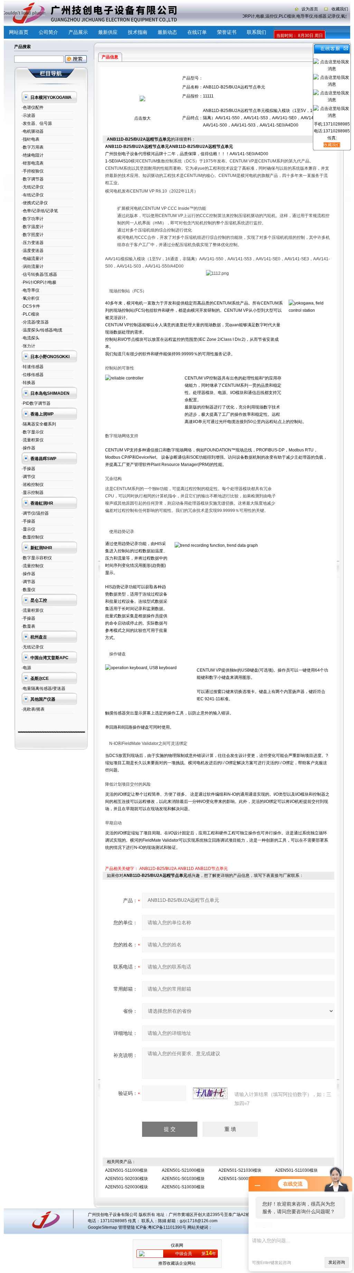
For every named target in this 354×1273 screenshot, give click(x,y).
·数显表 (28, 626)
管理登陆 (126, 1227)
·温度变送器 (32, 250)
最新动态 (167, 32)
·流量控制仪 (32, 565)
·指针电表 (30, 139)
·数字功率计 (32, 218)
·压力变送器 (32, 242)
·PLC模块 (30, 314)
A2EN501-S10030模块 (183, 1187)
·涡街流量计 (32, 266)
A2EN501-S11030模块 (296, 1170)
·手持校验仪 (32, 171)
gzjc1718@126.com (198, 1220)
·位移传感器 (32, 374)
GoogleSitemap (102, 1227)
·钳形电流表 (32, 163)
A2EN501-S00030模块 (239, 1178)
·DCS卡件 (30, 306)
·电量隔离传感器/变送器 (43, 688)
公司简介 (48, 32)
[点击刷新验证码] (210, 1093)
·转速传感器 (32, 366)
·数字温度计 (32, 226)
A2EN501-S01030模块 (183, 1178)
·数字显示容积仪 (36, 557)
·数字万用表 (32, 147)
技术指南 (137, 32)
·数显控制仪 (32, 537)
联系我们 (256, 32)
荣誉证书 (226, 32)
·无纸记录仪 (32, 187)
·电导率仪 (30, 290)
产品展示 (78, 32)
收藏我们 (340, 9)
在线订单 (197, 32)
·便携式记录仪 (34, 202)
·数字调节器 (32, 179)
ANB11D (186, 868)
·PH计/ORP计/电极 (38, 282)
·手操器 (28, 468)
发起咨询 (336, 1262)
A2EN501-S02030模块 (126, 1178)
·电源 (26, 667)
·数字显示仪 (32, 432)
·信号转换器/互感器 (39, 274)
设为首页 (309, 9)
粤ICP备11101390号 (167, 1227)
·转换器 (28, 382)
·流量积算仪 (32, 440)
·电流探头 (30, 338)
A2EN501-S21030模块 (239, 1170)
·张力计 (28, 346)
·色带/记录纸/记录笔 (39, 210)
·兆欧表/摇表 (33, 709)
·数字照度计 (32, 234)
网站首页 (18, 32)
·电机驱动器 (32, 131)
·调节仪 (28, 476)
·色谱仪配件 (32, 107)
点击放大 (142, 118)
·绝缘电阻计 (32, 155)
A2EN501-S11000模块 (126, 1170)
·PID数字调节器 (35, 403)
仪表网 (177, 1245)
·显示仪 (28, 529)
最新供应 (108, 32)
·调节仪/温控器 (35, 513)
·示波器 (28, 115)
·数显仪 (28, 589)
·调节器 (28, 581)
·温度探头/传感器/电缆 (41, 330)
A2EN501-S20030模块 (126, 1187)
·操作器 (28, 448)
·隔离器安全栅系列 (38, 424)
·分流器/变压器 (35, 322)
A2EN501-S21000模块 (183, 1170)
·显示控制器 (32, 492)
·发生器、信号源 (36, 123)
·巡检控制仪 (32, 484)
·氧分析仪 (30, 298)
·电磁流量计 (32, 258)
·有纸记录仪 (32, 195)
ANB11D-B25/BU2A (158, 868)
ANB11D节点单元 (211, 868)
